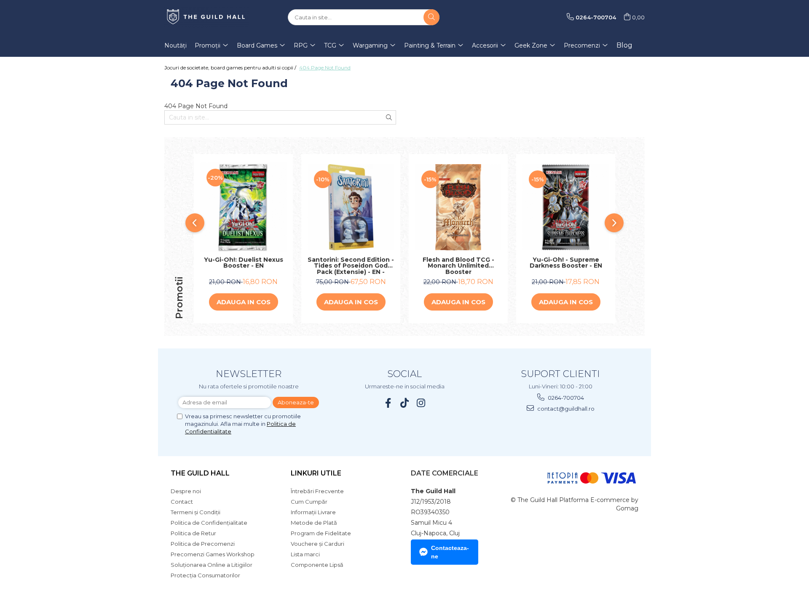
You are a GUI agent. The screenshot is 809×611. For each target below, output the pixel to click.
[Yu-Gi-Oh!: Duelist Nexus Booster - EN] (243, 207)
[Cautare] (431, 17)
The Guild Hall (200, 473)
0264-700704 (565, 397)
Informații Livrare (313, 512)
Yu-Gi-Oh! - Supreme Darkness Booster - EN (566, 263)
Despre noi (186, 491)
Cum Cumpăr (309, 501)
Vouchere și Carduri (317, 543)
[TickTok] (404, 403)
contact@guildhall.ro (565, 408)
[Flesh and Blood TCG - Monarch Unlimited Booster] (458, 207)
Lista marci (305, 554)
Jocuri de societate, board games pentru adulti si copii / (230, 67)
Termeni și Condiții (195, 512)
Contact (182, 501)
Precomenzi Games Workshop (212, 554)
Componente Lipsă (317, 564)
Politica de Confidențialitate (209, 522)
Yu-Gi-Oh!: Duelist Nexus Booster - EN (243, 263)
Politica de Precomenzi (203, 543)
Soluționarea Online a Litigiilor (211, 564)
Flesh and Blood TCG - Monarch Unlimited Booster (458, 266)
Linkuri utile (316, 473)
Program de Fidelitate (321, 533)
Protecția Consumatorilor (205, 575)
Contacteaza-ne (450, 552)
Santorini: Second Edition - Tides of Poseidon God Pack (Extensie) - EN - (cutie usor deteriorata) (351, 266)
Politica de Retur (193, 533)
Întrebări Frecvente (317, 491)
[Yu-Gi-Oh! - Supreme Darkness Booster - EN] (565, 207)
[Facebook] (388, 403)
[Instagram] (421, 403)
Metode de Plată (314, 522)
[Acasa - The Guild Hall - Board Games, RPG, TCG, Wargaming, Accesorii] (206, 17)
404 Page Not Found (325, 67)
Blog (624, 45)
